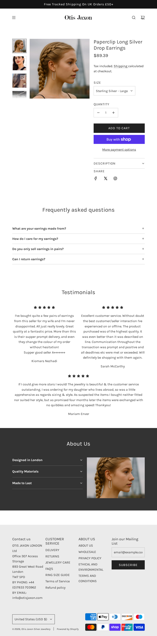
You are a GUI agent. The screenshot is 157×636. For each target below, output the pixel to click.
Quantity (101, 104)
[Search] (133, 17)
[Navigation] (13, 17)
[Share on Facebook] (95, 179)
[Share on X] (105, 179)
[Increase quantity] (113, 112)
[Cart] (142, 17)
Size (97, 83)
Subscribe (128, 565)
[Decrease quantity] (98, 112)
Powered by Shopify (68, 629)
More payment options (119, 149)
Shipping (121, 66)
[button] (33, 69)
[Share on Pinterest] (115, 179)
